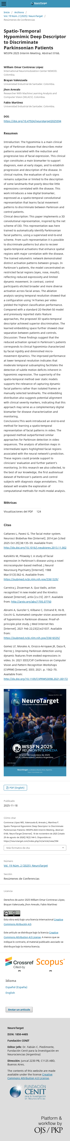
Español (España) (16, 987)
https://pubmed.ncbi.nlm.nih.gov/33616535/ (32, 638)
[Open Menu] (3, 3)
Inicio (7, 12)
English (10, 992)
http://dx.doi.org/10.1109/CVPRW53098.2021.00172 (36, 679)
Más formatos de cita (18, 847)
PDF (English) (16, 787)
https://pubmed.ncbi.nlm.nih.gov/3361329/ (31, 579)
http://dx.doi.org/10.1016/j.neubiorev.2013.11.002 (35, 547)
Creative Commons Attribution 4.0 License (29, 1076)
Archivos (19, 12)
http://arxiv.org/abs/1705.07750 (31, 601)
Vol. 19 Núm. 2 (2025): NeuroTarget (23, 16)
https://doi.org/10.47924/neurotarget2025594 (32, 121)
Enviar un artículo (19, 1009)
